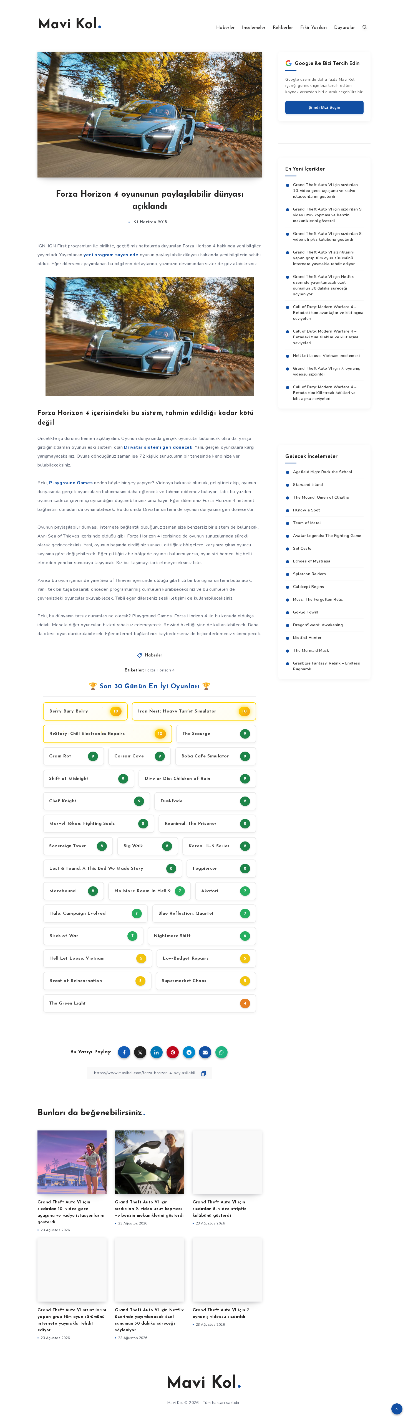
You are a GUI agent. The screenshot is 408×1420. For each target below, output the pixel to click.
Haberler (225, 28)
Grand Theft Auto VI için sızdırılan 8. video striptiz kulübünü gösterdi (219, 1209)
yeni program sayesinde (111, 255)
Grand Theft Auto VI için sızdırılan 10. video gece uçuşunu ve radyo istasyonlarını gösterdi (325, 190)
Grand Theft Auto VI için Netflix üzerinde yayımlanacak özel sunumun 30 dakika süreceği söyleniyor (323, 285)
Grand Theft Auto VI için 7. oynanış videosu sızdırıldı (326, 371)
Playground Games (71, 483)
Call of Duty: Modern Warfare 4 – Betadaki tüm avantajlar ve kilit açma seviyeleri (328, 312)
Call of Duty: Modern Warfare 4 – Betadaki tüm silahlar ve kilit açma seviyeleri (326, 337)
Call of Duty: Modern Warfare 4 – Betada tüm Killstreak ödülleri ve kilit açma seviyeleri (324, 392)
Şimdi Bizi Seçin (325, 107)
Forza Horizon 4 (160, 670)
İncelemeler (253, 28)
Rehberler (283, 28)
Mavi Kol (67, 25)
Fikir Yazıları (313, 28)
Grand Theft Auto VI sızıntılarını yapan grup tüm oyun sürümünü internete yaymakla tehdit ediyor (324, 258)
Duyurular (344, 28)
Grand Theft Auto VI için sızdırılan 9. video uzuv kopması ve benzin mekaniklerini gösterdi (149, 1209)
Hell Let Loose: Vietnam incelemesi (326, 355)
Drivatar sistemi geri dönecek (158, 447)
